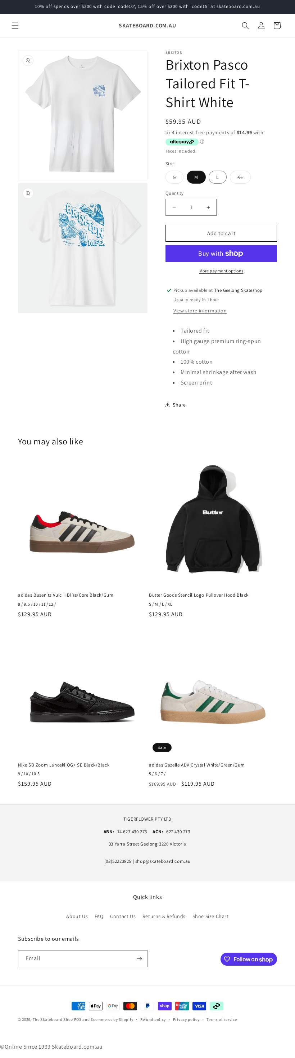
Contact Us (123, 916)
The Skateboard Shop (53, 1019)
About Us (77, 916)
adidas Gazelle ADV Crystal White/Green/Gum (197, 765)
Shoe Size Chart (210, 916)
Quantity (174, 193)
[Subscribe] (139, 958)
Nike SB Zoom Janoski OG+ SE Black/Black (63, 765)
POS (78, 1019)
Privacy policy (186, 1019)
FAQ (99, 916)
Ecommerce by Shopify (112, 1019)
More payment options (221, 270)
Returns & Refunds (164, 916)
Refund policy (153, 1019)
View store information (200, 310)
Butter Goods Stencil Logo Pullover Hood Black (199, 595)
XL (244, 179)
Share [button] (179, 404)
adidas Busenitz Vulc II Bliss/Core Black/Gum (65, 595)
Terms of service (221, 1019)
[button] (15, 26)
